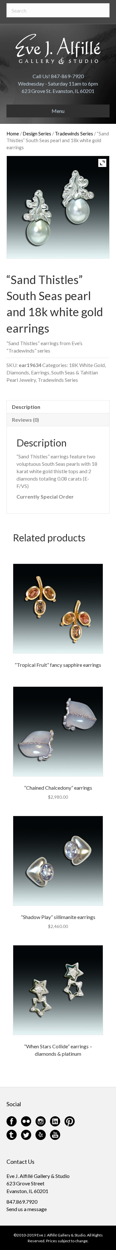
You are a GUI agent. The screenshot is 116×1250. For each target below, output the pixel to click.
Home (12, 133)
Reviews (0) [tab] (25, 420)
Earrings (40, 372)
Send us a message (26, 1209)
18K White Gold (87, 365)
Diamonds (17, 372)
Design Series (37, 133)
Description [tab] (26, 407)
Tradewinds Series (74, 133)
